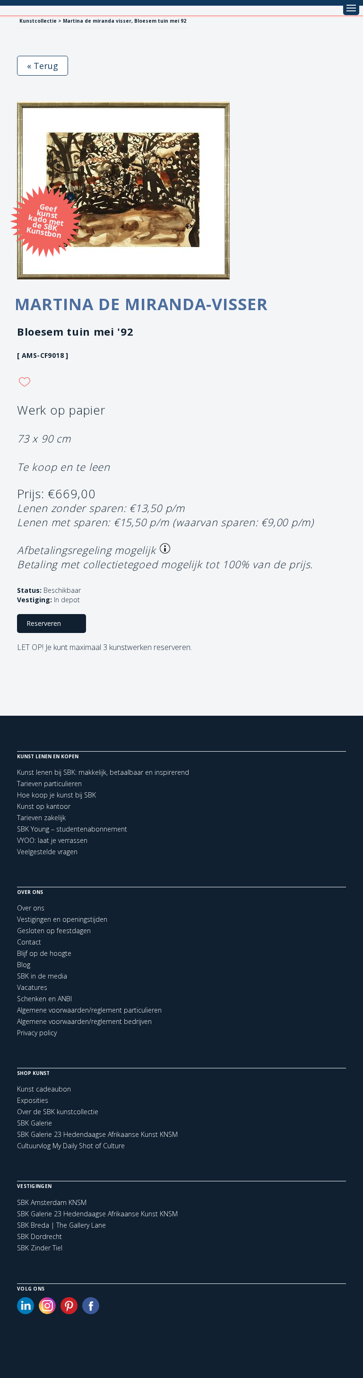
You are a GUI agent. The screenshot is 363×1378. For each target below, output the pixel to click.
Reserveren (43, 623)
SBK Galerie (34, 1122)
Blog (23, 964)
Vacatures (32, 987)
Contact (29, 941)
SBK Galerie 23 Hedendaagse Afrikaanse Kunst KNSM (97, 1134)
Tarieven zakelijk (41, 817)
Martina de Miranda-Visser (141, 304)
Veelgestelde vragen (47, 851)
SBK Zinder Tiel (39, 1248)
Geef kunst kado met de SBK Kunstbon (45, 220)
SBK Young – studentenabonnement (72, 828)
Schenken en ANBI (44, 998)
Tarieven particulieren (49, 783)
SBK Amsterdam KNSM (51, 1202)
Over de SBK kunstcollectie (57, 1111)
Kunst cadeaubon (44, 1088)
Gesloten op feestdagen (54, 930)
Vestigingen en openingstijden (62, 919)
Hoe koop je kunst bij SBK (56, 794)
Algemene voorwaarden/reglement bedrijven (84, 1021)
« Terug (42, 65)
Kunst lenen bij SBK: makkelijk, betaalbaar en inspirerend (103, 772)
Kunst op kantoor (43, 806)
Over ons (30, 907)
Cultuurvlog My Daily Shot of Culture (71, 1145)
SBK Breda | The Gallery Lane (61, 1225)
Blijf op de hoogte (44, 953)
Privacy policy (37, 1032)
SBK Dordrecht (39, 1236)
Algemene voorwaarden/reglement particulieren (89, 1009)
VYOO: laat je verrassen (52, 840)
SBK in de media (42, 975)
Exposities (32, 1100)
